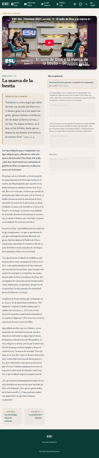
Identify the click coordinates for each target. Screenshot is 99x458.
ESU (5, 4)
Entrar (92, 4)
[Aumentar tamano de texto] (74, 4)
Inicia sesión (54, 82)
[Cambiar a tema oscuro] (80, 4)
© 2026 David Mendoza (49, 451)
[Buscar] (86, 4)
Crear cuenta (63, 86)
